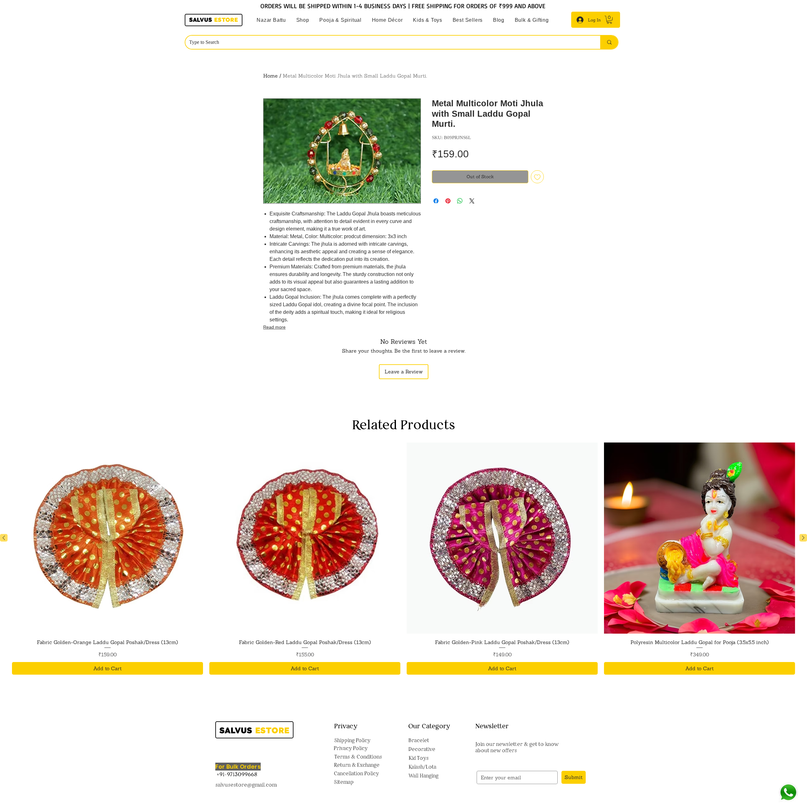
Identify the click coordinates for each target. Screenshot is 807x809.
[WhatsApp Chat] (788, 792)
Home (270, 76)
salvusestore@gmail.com (246, 785)
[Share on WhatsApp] (460, 201)
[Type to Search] (609, 42)
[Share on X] (472, 201)
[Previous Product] (4, 538)
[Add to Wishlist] (537, 176)
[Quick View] (107, 538)
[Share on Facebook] (436, 201)
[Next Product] (803, 538)
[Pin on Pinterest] (448, 201)
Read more (274, 327)
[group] (403, 558)
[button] (340, 20)
